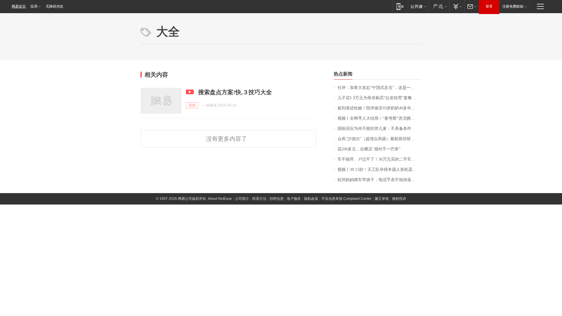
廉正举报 (382, 199)
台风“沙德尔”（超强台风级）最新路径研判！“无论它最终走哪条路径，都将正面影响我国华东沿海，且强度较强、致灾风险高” (379, 139)
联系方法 (259, 199)
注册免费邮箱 (512, 6)
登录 (489, 6)
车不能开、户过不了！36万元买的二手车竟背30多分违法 (379, 159)
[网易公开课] (418, 6)
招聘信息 (277, 199)
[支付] (456, 6)
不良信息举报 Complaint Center (346, 199)
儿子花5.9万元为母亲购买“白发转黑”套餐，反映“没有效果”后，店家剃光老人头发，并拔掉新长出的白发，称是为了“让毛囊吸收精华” (379, 98)
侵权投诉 (399, 199)
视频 (192, 105)
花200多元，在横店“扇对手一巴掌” (368, 149)
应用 (33, 6)
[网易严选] (439, 6)
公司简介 (242, 199)
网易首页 (19, 6)
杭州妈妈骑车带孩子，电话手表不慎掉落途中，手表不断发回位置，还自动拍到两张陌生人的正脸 (379, 180)
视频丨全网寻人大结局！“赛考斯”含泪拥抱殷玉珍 (379, 118)
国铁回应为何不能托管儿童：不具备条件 (374, 128)
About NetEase (220, 199)
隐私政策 (311, 199)
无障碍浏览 (54, 6)
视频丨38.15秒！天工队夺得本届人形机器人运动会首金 (379, 169)
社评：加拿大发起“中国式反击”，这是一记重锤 (379, 87)
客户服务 (294, 199)
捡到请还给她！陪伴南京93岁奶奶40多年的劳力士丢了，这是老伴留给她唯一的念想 (379, 108)
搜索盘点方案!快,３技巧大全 (235, 92)
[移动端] (400, 6)
